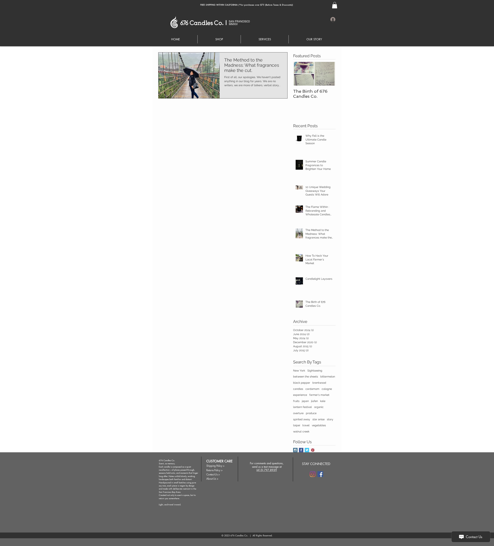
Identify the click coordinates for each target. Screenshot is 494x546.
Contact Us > (213, 474)
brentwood (319, 382)
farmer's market (319, 394)
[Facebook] (320, 474)
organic (319, 407)
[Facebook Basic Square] (301, 450)
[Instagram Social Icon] (295, 450)
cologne (327, 388)
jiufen (314, 401)
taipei (296, 425)
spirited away (301, 419)
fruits (296, 401)
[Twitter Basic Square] (307, 450)
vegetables (319, 425)
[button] (334, 5)
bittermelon (327, 376)
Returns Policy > (214, 470)
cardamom (312, 388)
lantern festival (302, 407)
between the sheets (305, 376)
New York (299, 370)
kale (322, 401)
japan (305, 401)
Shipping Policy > (215, 466)
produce (311, 413)
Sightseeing (314, 370)
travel (306, 425)
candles (298, 388)
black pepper (301, 382)
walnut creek (301, 431)
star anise (318, 419)
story (330, 419)
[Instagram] (313, 474)
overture (298, 413)
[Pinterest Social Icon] (312, 450)
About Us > (212, 478)
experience (300, 394)
